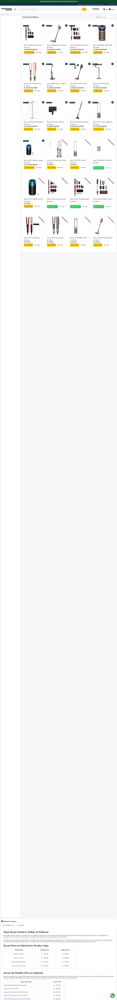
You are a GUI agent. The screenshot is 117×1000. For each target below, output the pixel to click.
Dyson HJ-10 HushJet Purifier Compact (33, 199)
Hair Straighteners (8, 925)
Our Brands (99, 4)
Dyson (8, 14)
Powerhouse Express (66, 935)
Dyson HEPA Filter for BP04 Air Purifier (102, 160)
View (39, 52)
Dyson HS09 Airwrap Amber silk (56, 199)
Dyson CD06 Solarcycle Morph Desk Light (101, 83)
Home (2, 14)
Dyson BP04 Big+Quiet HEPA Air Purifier (102, 45)
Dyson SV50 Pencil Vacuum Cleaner (79, 122)
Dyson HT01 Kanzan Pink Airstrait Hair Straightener (33, 83)
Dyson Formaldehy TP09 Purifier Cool (78, 238)
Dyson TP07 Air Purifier (78, 160)
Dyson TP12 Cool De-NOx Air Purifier (102, 122)
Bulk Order (93, 4)
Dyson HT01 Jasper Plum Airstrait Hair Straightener (56, 238)
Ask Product (99, 167)
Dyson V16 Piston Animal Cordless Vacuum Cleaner (78, 83)
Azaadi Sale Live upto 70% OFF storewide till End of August (58, 1)
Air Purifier (20, 925)
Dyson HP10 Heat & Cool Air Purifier (56, 160)
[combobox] (50, 9)
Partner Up (88, 4)
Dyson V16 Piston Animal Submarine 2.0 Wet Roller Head (55, 122)
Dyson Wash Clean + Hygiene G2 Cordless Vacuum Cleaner (56, 83)
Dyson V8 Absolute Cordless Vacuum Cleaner (56, 45)
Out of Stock (51, 167)
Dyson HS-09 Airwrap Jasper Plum (79, 199)
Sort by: (98, 17)
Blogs (103, 4)
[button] (105, 9)
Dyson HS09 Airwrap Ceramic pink (103, 199)
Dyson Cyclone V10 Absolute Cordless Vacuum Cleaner (102, 238)
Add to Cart (30, 52)
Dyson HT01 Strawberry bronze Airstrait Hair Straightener (32, 238)
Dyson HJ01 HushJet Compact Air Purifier (33, 160)
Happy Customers (81, 4)
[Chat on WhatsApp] (112, 995)
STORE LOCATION (112, 4)
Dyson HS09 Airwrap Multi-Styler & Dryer (79, 45)
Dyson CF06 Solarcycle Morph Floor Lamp (34, 122)
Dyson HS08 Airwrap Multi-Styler (33, 45)
